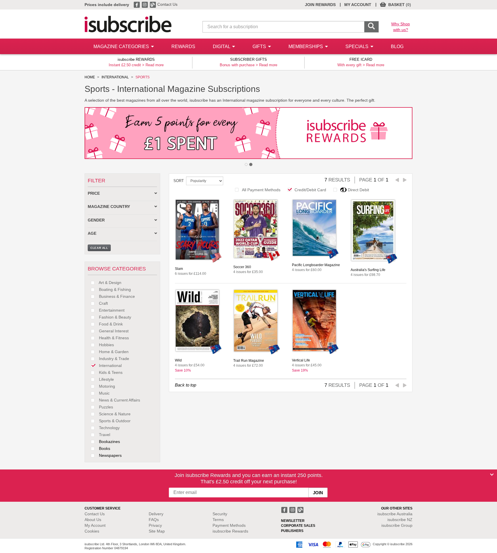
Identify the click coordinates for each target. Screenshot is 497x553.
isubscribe (394, 514)
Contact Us (167, 4)
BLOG (397, 46)
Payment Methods (229, 525)
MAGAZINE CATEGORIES (121, 46)
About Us (93, 519)
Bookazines (109, 441)
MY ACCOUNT (357, 4)
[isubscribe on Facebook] (137, 4)
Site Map (157, 531)
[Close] (492, 474)
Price (94, 193)
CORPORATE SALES (298, 526)
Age (92, 233)
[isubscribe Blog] (153, 4)
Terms (218, 519)
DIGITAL (222, 46)
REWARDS (183, 46)
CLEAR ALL (99, 247)
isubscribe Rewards (230, 531)
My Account (95, 525)
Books (104, 448)
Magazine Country (109, 206)
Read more (155, 65)
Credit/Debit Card (310, 190)
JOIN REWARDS (320, 4)
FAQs (154, 519)
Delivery (156, 514)
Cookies (92, 531)
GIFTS (260, 46)
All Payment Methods (261, 190)
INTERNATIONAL (115, 77)
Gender (96, 220)
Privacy (155, 525)
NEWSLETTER (293, 521)
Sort (178, 181)
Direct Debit (358, 190)
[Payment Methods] (332, 544)
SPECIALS (357, 46)
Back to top (185, 384)
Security (220, 514)
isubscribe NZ (399, 519)
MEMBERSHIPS (306, 46)
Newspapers (110, 455)
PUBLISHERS (292, 531)
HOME (90, 77)
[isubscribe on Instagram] (145, 4)
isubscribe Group (396, 525)
